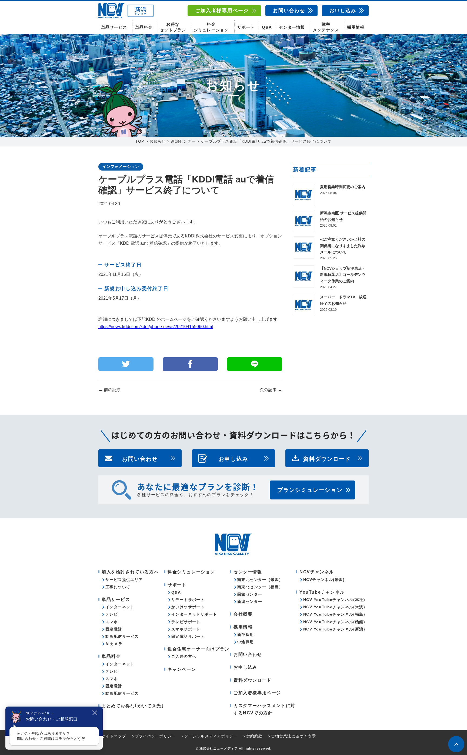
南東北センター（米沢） (260, 579)
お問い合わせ (289, 10)
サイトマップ (114, 736)
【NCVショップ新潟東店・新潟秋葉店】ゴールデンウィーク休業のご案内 (343, 274)
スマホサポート (186, 629)
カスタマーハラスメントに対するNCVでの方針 (264, 709)
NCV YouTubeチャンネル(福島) (334, 614)
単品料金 (143, 27)
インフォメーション (120, 166)
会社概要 (243, 614)
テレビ (111, 614)
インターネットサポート (194, 614)
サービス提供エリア (124, 579)
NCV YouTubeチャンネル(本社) (334, 599)
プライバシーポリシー (155, 736)
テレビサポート (186, 622)
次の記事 (270, 389)
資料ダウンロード (327, 458)
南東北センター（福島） (260, 587)
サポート (246, 27)
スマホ (111, 622)
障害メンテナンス (326, 27)
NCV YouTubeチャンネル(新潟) (334, 629)
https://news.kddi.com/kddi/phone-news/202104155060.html (155, 326)
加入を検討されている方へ (130, 572)
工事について (117, 587)
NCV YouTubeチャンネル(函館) (334, 622)
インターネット (120, 607)
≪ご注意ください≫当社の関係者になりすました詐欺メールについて (342, 245)
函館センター (249, 594)
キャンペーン (182, 669)
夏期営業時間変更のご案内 (342, 187)
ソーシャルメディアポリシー (211, 736)
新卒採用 (245, 634)
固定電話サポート (188, 636)
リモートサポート (188, 599)
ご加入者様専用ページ (222, 10)
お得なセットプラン (173, 27)
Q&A (267, 27)
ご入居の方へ (183, 656)
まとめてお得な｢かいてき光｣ (133, 706)
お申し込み (342, 10)
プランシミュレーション (310, 490)
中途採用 (245, 642)
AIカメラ (113, 644)
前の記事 (109, 389)
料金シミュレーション (211, 27)
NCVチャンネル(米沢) (324, 579)
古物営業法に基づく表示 (293, 736)
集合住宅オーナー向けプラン (198, 649)
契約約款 (254, 736)
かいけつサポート (188, 607)
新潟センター (249, 601)
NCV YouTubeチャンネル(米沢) (334, 607)
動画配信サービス (122, 636)
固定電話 (113, 629)
